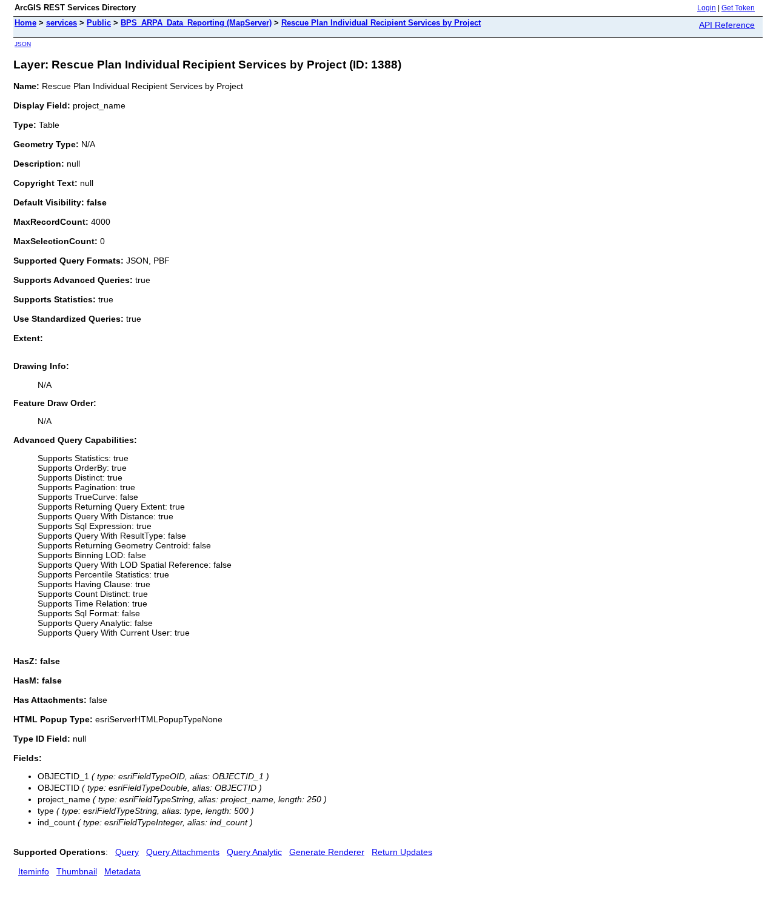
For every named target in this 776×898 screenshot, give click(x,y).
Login (706, 8)
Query (127, 852)
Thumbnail (76, 871)
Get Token (738, 8)
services (61, 22)
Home (25, 22)
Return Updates (402, 852)
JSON (23, 44)
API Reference (727, 25)
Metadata (122, 871)
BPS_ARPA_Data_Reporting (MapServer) (196, 22)
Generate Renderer (326, 852)
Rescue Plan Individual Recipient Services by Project (381, 22)
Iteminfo (33, 871)
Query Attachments (182, 852)
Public (99, 22)
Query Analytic (254, 852)
